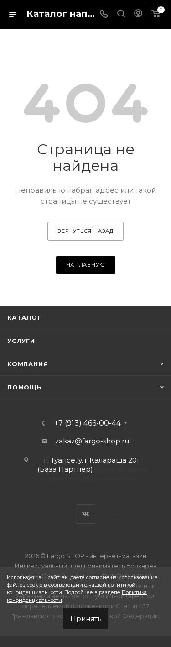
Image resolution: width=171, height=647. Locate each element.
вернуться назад (85, 231)
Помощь (24, 387)
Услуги (21, 340)
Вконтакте (85, 514)
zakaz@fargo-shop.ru (92, 441)
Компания (27, 364)
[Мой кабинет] (138, 14)
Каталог (24, 317)
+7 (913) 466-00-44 (87, 423)
